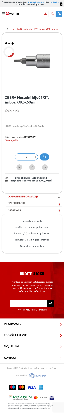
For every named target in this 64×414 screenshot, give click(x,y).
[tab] (34, 197)
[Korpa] (59, 14)
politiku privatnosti (38, 310)
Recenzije (14, 209)
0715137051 (30, 137)
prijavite (54, 2)
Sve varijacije (11, 140)
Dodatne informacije (23, 196)
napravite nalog (36, 2)
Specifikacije (16, 203)
